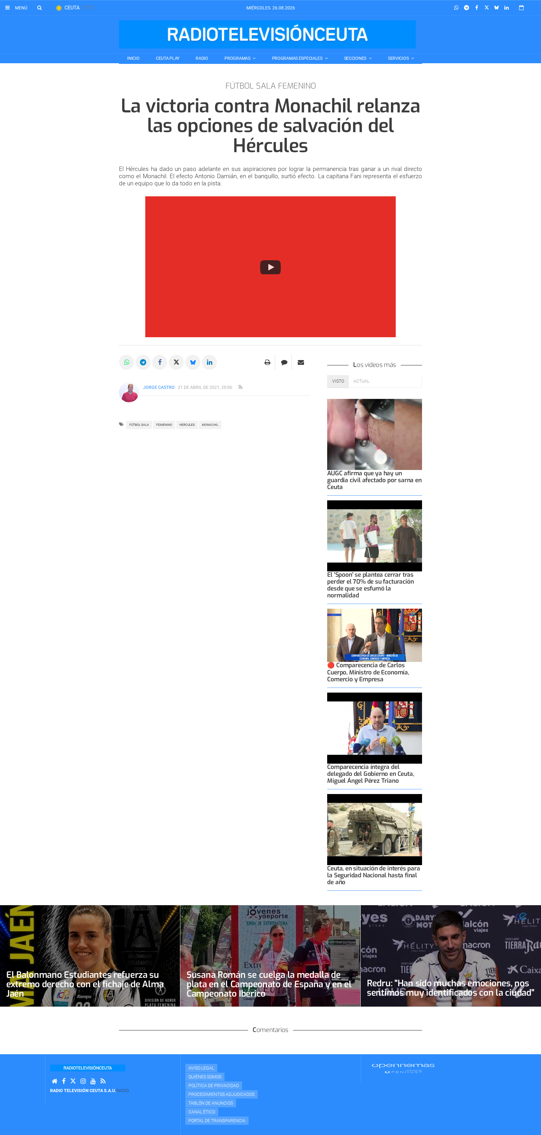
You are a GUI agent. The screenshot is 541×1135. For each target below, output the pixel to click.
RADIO (202, 58)
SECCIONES (355, 58)
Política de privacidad (213, 1085)
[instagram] (83, 1081)
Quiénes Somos (204, 1076)
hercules (187, 424)
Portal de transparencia (216, 1120)
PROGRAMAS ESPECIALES (297, 58)
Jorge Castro (159, 387)
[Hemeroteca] (521, 8)
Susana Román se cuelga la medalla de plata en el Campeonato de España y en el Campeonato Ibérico (269, 984)
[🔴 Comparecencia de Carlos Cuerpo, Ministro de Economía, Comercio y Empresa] (374, 635)
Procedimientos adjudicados (221, 1094)
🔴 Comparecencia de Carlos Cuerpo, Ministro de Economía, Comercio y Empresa (368, 672)
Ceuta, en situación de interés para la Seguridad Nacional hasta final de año (373, 875)
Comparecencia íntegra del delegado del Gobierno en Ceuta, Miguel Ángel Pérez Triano (370, 774)
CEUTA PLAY (167, 58)
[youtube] (93, 1081)
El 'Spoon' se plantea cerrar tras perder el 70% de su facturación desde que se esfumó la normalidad (370, 585)
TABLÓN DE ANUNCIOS (210, 1103)
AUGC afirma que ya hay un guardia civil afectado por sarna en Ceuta (374, 480)
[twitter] (73, 1081)
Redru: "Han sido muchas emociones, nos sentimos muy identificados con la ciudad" (450, 988)
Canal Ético (201, 1111)
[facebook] (63, 1081)
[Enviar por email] (300, 362)
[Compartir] (456, 8)
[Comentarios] (284, 362)
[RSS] (103, 1081)
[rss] (240, 387)
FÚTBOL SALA (139, 424)
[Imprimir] (267, 362)
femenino (164, 424)
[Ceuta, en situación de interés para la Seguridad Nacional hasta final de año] (374, 829)
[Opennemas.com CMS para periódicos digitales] (403, 1068)
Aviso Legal (201, 1068)
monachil (210, 424)
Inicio (133, 58)
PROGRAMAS (237, 58)
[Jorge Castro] (129, 392)
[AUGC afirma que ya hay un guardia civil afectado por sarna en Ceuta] (374, 434)
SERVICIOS (399, 58)
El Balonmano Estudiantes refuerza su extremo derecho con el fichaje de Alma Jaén (84, 984)
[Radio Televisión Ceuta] (267, 34)
